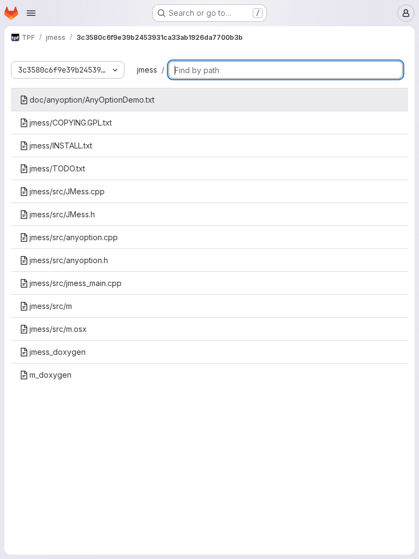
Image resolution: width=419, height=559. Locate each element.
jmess (147, 69)
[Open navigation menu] (31, 13)
